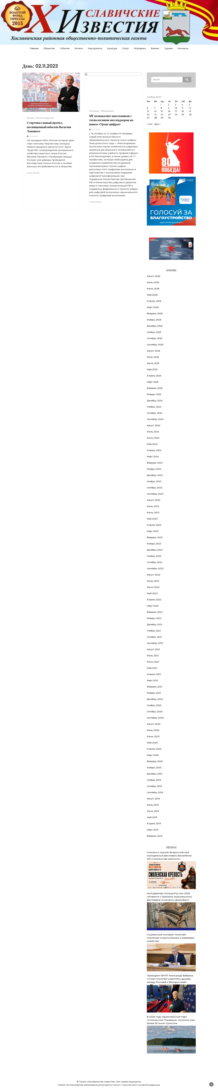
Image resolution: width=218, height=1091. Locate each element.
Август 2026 (153, 276)
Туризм (168, 48)
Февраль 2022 (155, 612)
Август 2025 (153, 350)
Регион (78, 48)
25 (183, 114)
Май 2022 (152, 593)
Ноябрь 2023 (154, 481)
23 (169, 114)
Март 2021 (152, 680)
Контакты (183, 48)
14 (155, 111)
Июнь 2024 (153, 438)
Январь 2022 (154, 618)
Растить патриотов (44, 118)
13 (148, 111)
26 (190, 114)
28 (155, 117)
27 (148, 117)
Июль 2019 (153, 805)
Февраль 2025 (155, 388)
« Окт (150, 124)
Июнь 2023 (153, 512)
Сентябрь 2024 (155, 419)
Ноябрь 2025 (154, 332)
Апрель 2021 (154, 674)
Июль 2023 (153, 506)
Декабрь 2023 (155, 475)
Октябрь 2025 (154, 338)
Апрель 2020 (154, 749)
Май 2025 (152, 369)
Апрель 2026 (154, 301)
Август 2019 (153, 798)
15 (162, 111)
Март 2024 (153, 456)
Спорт (125, 48)
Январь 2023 (154, 543)
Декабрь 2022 (155, 550)
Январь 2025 (154, 394)
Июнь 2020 (153, 736)
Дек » (157, 124)
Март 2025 (153, 382)
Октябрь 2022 (154, 562)
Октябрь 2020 (155, 711)
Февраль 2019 (154, 836)
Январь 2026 (154, 319)
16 (169, 111)
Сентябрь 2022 (155, 568)
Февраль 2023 (155, 537)
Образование (107, 111)
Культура (112, 48)
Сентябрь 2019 (155, 792)
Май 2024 (152, 444)
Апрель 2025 (154, 375)
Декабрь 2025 (155, 326)
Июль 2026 (153, 282)
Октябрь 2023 (154, 487)
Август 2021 (153, 649)
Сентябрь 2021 (155, 643)
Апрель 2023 (154, 525)
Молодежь (140, 48)
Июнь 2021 (153, 661)
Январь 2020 (154, 767)
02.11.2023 (33, 136)
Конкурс (31, 118)
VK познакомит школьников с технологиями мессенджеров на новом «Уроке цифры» (111, 120)
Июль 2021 (153, 655)
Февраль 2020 (155, 761)
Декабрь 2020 (155, 699)
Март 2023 (153, 531)
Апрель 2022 (154, 599)
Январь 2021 (154, 693)
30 (169, 117)
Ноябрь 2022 (154, 556)
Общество (49, 48)
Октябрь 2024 (154, 413)
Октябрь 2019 (154, 786)
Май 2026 (152, 295)
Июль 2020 (153, 730)
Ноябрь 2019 (154, 780)
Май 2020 (152, 742)
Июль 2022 (153, 581)
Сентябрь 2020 (155, 717)
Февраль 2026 (155, 313)
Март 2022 (153, 606)
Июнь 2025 (153, 363)
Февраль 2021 (154, 686)
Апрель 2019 (154, 823)
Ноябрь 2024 (154, 406)
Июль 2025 (153, 357)
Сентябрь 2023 (155, 494)
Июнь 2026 (153, 288)
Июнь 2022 (153, 587)
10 (176, 108)
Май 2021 (152, 668)
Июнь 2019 (153, 811)
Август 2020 (153, 724)
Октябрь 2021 (154, 637)
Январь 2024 (154, 469)
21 (155, 114)
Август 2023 (153, 500)
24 (176, 114)
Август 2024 (153, 425)
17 (176, 111)
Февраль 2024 (155, 462)
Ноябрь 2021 (154, 630)
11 (182, 108)
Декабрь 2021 (154, 624)
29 (162, 117)
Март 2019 (152, 829)
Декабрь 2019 (154, 773)
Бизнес (155, 48)
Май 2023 (152, 518)
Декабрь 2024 (155, 400)
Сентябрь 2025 (155, 344)
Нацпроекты (95, 48)
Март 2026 (153, 307)
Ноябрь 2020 (154, 705)
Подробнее (33, 173)
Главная (34, 48)
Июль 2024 (153, 431)
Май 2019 (152, 817)
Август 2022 (153, 574)
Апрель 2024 (154, 450)
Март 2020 (153, 755)
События (64, 48)
